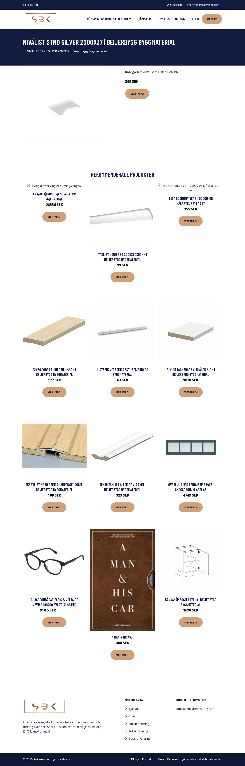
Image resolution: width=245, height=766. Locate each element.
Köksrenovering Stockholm (108, 19)
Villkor (160, 759)
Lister (162, 72)
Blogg (180, 19)
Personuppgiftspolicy (181, 759)
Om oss (164, 19)
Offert (212, 19)
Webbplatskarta (210, 759)
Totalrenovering (139, 739)
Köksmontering (138, 724)
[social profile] (36, 4)
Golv (154, 72)
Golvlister (173, 72)
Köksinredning (138, 731)
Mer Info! (137, 93)
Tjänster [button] (144, 19)
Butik (194, 19)
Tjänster (134, 709)
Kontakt (147, 759)
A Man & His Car (122, 637)
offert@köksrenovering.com (203, 4)
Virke (145, 72)
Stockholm (176, 4)
